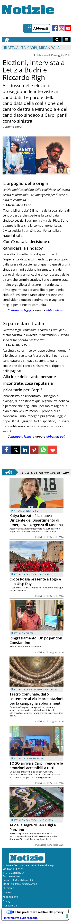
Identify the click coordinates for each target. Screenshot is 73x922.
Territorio (32, 510)
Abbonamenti (10, 896)
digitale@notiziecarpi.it (24, 884)
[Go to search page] (57, 39)
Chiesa (29, 633)
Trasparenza (10, 905)
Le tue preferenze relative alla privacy (38, 912)
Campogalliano (35, 574)
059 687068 (14, 876)
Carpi (48, 574)
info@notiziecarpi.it (22, 880)
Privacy (7, 901)
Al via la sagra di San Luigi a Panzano (33, 827)
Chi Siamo (8, 888)
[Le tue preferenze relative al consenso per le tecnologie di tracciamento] (67, 916)
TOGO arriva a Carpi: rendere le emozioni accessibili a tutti (36, 765)
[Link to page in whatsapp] (43, 450)
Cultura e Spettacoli (45, 689)
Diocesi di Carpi (45, 865)
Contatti (7, 892)
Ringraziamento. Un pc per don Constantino (36, 640)
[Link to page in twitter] (15, 450)
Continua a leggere (21, 310)
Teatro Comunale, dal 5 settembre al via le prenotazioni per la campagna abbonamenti (36, 699)
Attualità (19, 510)
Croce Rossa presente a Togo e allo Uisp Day (35, 581)
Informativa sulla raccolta (21, 917)
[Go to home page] (7, 39)
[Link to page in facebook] (6, 450)
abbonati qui (55, 310)
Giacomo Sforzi (12, 127)
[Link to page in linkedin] (25, 450)
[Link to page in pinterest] (34, 450)
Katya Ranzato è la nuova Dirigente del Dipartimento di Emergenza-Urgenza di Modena (36, 520)
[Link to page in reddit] (52, 450)
